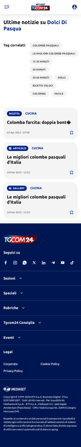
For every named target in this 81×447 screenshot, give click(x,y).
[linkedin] (43, 262)
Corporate (10, 364)
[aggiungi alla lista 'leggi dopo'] (71, 132)
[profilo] (74, 7)
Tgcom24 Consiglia (19, 322)
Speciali (9, 293)
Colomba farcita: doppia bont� (39, 122)
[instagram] (15, 262)
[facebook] (5, 262)
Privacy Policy (13, 371)
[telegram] (53, 262)
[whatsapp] (24, 262)
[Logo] (40, 6)
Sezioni (9, 278)
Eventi (8, 337)
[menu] (6, 7)
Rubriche (10, 308)
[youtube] (62, 262)
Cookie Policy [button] (50, 364)
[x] (34, 262)
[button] (40, 6)
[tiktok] (72, 262)
